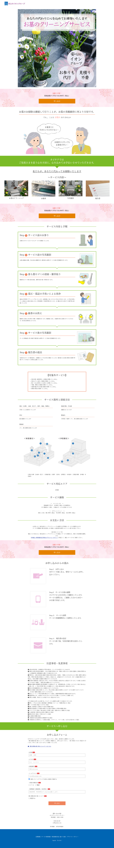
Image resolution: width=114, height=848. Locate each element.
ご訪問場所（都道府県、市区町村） (38, 789)
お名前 (30, 752)
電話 (38, 785)
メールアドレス (33, 773)
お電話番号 (31, 766)
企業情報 (38, 836)
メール (32, 785)
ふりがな (31, 759)
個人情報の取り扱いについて (36, 796)
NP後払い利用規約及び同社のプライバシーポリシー (44, 537)
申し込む (57, 101)
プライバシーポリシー (72, 836)
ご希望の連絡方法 (33, 782)
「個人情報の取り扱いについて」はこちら (40, 746)
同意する (32, 798)
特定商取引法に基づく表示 (59, 836)
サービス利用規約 (46, 836)
